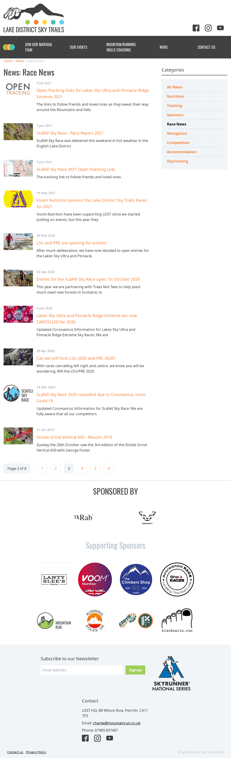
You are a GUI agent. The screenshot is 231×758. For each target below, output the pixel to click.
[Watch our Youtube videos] (222, 28)
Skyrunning (177, 161)
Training (174, 105)
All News (174, 87)
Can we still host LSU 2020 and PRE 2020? (76, 358)
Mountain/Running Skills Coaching (121, 47)
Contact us (15, 752)
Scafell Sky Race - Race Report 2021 (70, 133)
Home (8, 61)
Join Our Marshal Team (38, 47)
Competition (178, 142)
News (164, 47)
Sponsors (175, 114)
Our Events (78, 47)
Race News (176, 124)
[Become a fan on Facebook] (87, 738)
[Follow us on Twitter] (198, 28)
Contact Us (206, 47)
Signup (135, 670)
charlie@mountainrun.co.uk (117, 723)
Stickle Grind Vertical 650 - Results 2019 (74, 437)
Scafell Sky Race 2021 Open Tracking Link (76, 169)
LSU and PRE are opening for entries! (72, 243)
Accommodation (182, 151)
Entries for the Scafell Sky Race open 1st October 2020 (88, 279)
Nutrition (175, 96)
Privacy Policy (36, 752)
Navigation (177, 133)
